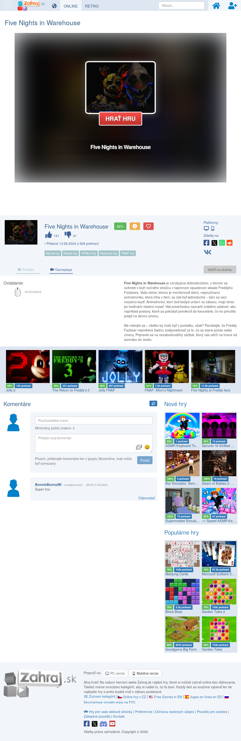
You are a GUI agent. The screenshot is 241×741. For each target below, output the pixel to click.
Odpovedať (146, 497)
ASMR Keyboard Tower (183, 445)
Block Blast (173, 611)
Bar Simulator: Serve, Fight (185, 483)
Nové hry (175, 403)
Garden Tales (212, 649)
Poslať (144, 460)
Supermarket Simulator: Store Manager (195, 520)
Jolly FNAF (107, 390)
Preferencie (144, 711)
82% (120, 226)
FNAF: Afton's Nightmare (163, 390)
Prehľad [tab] (27, 269)
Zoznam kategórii (102, 696)
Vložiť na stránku (220, 269)
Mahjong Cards (176, 574)
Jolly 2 (10, 390)
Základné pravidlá (97, 716)
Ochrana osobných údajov (174, 711)
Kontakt (119, 716)
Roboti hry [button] (70, 253)
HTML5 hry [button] (88, 253)
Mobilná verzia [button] (147, 673)
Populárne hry (181, 532)
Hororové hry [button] (108, 253)
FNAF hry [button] (127, 253)
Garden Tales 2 (213, 611)
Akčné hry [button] (53, 253)
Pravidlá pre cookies (212, 711)
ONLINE (72, 6)
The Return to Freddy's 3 (70, 390)
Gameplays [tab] (63, 269)
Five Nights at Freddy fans (210, 390)
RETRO (93, 6)
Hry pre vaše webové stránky (110, 711)
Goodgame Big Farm (181, 649)
